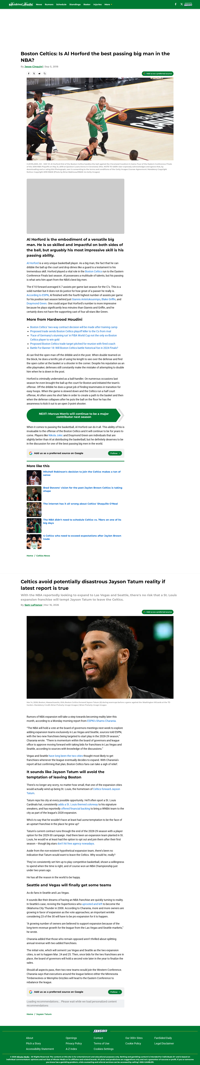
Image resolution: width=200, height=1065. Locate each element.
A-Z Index (71, 1048)
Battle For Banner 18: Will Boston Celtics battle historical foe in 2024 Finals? (74, 347)
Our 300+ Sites (134, 1038)
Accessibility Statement (40, 1048)
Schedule (61, 4)
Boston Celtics (93, 271)
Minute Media (23, 1057)
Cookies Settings (104, 1048)
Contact (98, 1038)
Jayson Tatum (44, 1014)
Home (30, 555)
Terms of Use (101, 1043)
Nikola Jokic (56, 435)
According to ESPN (38, 295)
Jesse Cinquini (34, 66)
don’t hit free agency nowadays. (76, 843)
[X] (181, 4)
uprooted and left (92, 904)
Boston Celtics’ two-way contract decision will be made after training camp (73, 327)
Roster (86, 4)
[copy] (45, 73)
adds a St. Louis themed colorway (78, 804)
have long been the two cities (66, 755)
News (39, 4)
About (29, 1038)
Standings (75, 4)
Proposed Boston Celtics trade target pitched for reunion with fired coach (72, 343)
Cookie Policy (133, 1043)
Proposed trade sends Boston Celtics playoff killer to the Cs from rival (70, 331)
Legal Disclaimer (164, 1043)
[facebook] (175, 4)
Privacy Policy (74, 1043)
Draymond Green (37, 303)
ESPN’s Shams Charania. (102, 720)
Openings (71, 1038)
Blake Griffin (109, 299)
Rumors (49, 4)
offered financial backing (75, 808)
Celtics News (43, 555)
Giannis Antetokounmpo (85, 299)
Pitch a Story (33, 1043)
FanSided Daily (163, 1038)
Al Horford (33, 263)
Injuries (97, 4)
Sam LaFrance (33, 605)
